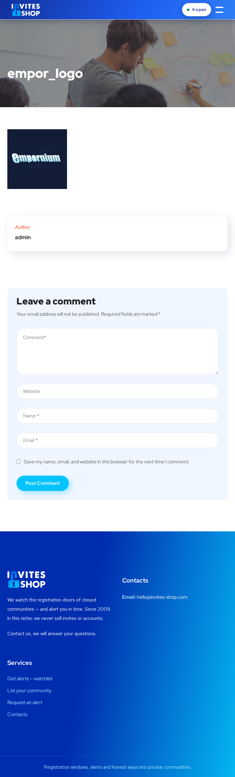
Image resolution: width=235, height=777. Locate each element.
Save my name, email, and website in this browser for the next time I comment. (107, 461)
